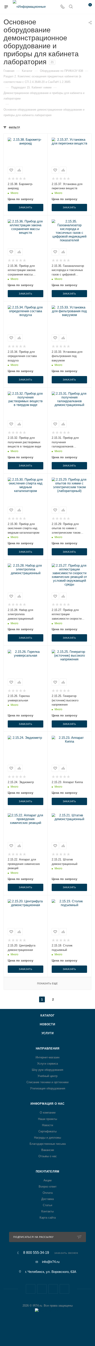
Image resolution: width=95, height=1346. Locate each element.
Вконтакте (30, 1289)
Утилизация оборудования (47, 1088)
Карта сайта (48, 1217)
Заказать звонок (66, 1253)
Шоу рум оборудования (47, 1069)
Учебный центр (47, 1076)
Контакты (47, 1211)
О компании (47, 1112)
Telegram (42, 1289)
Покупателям (47, 1171)
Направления (47, 1048)
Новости (47, 1024)
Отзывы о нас (47, 1156)
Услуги (48, 1033)
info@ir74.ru (50, 1262)
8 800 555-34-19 (36, 1252)
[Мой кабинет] (79, 7)
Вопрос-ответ (48, 1186)
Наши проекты (47, 1119)
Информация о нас (47, 1103)
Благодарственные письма (48, 1143)
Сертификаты (47, 1131)
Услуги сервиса (47, 1063)
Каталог (47, 1015)
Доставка (47, 1199)
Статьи (47, 1205)
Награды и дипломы (47, 1137)
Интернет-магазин (47, 1057)
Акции (47, 1180)
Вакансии (47, 1150)
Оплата (48, 1192)
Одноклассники (64, 1289)
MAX (53, 1289)
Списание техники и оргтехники (47, 1082)
